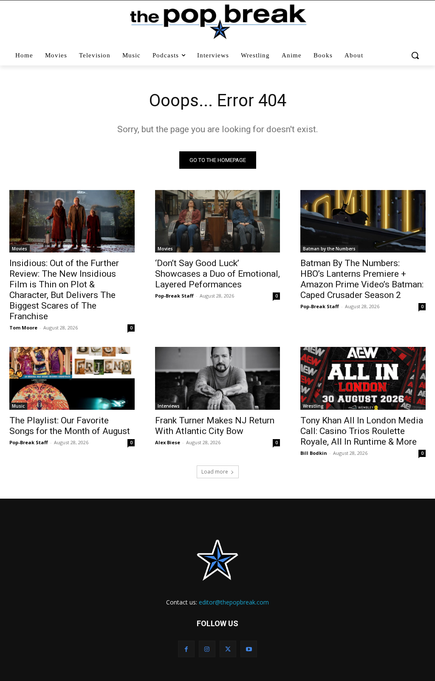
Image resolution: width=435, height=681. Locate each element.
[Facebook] (186, 649)
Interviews (169, 406)
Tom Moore (23, 327)
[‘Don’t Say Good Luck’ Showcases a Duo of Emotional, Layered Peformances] (217, 221)
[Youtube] (248, 649)
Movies (19, 249)
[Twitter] (228, 649)
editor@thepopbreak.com (234, 602)
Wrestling (313, 406)
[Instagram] (207, 649)
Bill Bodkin (313, 453)
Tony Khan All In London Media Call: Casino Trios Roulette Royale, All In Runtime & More (361, 431)
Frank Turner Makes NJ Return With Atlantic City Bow (214, 425)
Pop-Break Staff (174, 295)
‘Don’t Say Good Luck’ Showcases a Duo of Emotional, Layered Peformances (217, 273)
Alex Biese (167, 442)
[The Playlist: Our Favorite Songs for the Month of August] (72, 378)
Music (18, 406)
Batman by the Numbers (329, 249)
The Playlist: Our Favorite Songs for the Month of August (69, 425)
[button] (415, 55)
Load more (214, 471)
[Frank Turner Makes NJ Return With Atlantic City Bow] (217, 378)
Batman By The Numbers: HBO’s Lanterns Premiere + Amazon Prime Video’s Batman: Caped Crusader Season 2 (362, 279)
